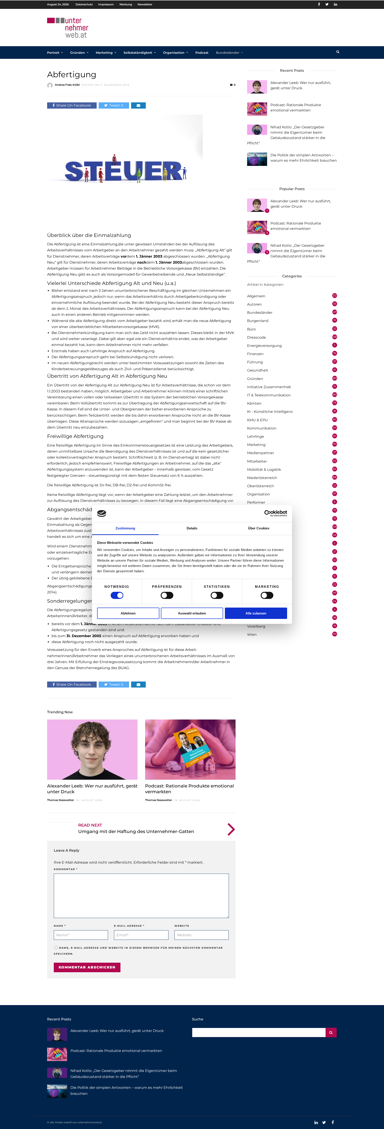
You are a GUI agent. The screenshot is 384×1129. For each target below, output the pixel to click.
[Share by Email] (138, 105)
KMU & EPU (257, 420)
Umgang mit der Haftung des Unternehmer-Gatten (136, 831)
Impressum (106, 4)
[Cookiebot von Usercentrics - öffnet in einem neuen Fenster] (267, 513)
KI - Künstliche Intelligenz (270, 411)
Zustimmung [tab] (125, 528)
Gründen (77, 53)
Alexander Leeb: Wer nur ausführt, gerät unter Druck (117, 1031)
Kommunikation (261, 428)
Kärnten (254, 403)
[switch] (167, 595)
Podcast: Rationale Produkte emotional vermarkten (116, 1051)
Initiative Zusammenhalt (269, 387)
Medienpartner (260, 453)
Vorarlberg (256, 626)
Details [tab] (192, 528)
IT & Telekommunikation (269, 395)
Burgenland (257, 321)
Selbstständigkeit (138, 53)
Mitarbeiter (257, 461)
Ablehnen (128, 613)
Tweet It (116, 105)
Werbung (125, 4)
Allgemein (256, 296)
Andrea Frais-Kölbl (67, 84)
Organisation (173, 53)
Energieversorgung (264, 346)
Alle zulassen (256, 613)
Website (181, 925)
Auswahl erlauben (192, 613)
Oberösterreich (260, 486)
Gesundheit (257, 370)
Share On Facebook (73, 105)
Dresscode (256, 337)
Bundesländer (227, 53)
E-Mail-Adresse (129, 925)
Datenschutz (84, 4)
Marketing (104, 53)
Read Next (90, 825)
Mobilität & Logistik (264, 469)
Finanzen (255, 354)
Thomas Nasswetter (60, 800)
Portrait (53, 53)
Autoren (254, 304)
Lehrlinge (255, 436)
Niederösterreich (262, 478)
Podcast (201, 53)
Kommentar (66, 869)
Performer (256, 502)
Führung (255, 362)
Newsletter (145, 4)
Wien (252, 634)
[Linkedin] (335, 4)
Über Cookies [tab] (258, 528)
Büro (251, 329)
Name (60, 925)
